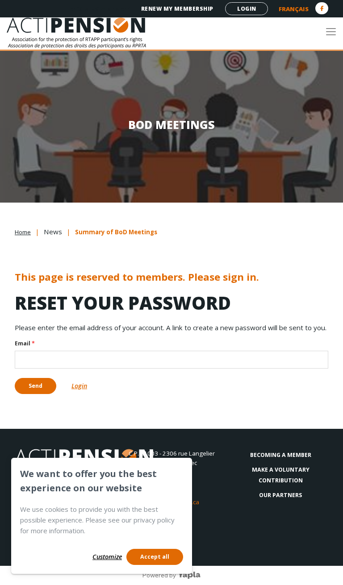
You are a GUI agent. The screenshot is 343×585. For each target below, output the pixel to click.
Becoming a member (99, 9)
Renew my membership (177, 8)
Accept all (154, 556)
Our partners (280, 495)
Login (246, 8)
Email (25, 343)
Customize (107, 556)
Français (294, 9)
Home (23, 232)
